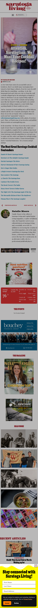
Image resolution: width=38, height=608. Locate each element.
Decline (16, 603)
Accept (7, 603)
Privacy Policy (28, 599)
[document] (19, 304)
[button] (36, 566)
